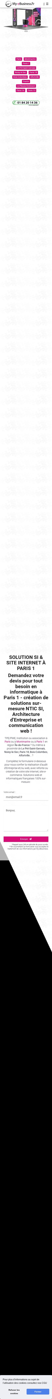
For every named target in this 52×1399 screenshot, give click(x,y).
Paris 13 (31, 90)
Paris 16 (20, 90)
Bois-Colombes (20, 77)
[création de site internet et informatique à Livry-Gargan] (18, 4)
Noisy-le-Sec (20, 72)
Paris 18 (33, 72)
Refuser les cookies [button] (14, 1392)
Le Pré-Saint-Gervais (26, 68)
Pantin (26, 81)
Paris (18, 59)
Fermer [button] (38, 1392)
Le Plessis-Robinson (26, 86)
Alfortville (34, 77)
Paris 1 (26, 63)
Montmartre (30, 59)
